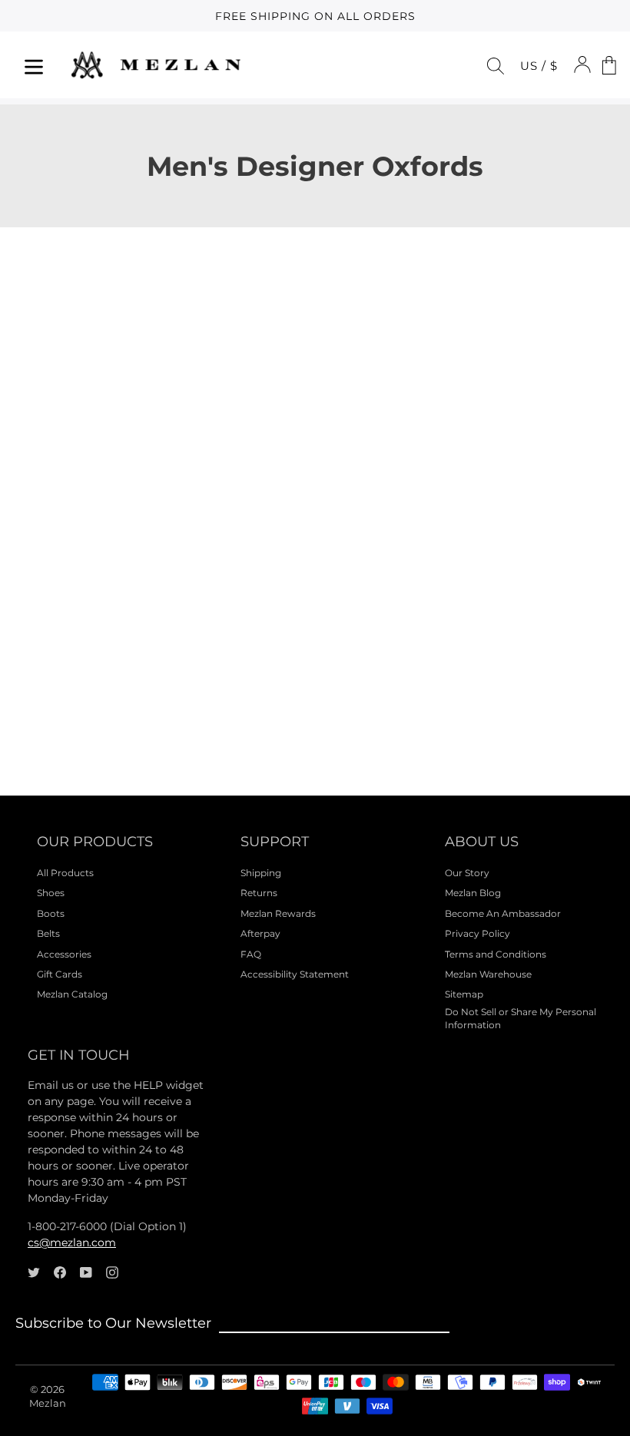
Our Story (467, 872)
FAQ (250, 954)
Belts (48, 933)
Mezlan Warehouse (488, 974)
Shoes (51, 892)
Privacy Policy (477, 933)
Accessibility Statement (294, 974)
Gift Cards (59, 974)
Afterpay (260, 933)
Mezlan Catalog (72, 994)
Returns (258, 892)
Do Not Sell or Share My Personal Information (520, 1018)
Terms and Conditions (495, 954)
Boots (51, 913)
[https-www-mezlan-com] (156, 65)
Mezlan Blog (473, 892)
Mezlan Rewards (278, 913)
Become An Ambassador (503, 913)
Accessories (64, 954)
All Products (65, 872)
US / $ (539, 65)
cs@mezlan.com (72, 1242)
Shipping (260, 872)
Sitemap (464, 994)
